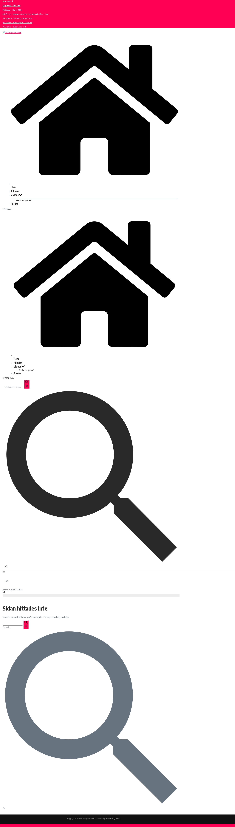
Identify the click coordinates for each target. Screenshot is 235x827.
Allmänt (15, 191)
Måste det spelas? (23, 200)
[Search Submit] (27, 384)
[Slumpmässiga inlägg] (4, 592)
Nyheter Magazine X (113, 818)
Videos (15, 194)
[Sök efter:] (17, 387)
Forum (14, 203)
